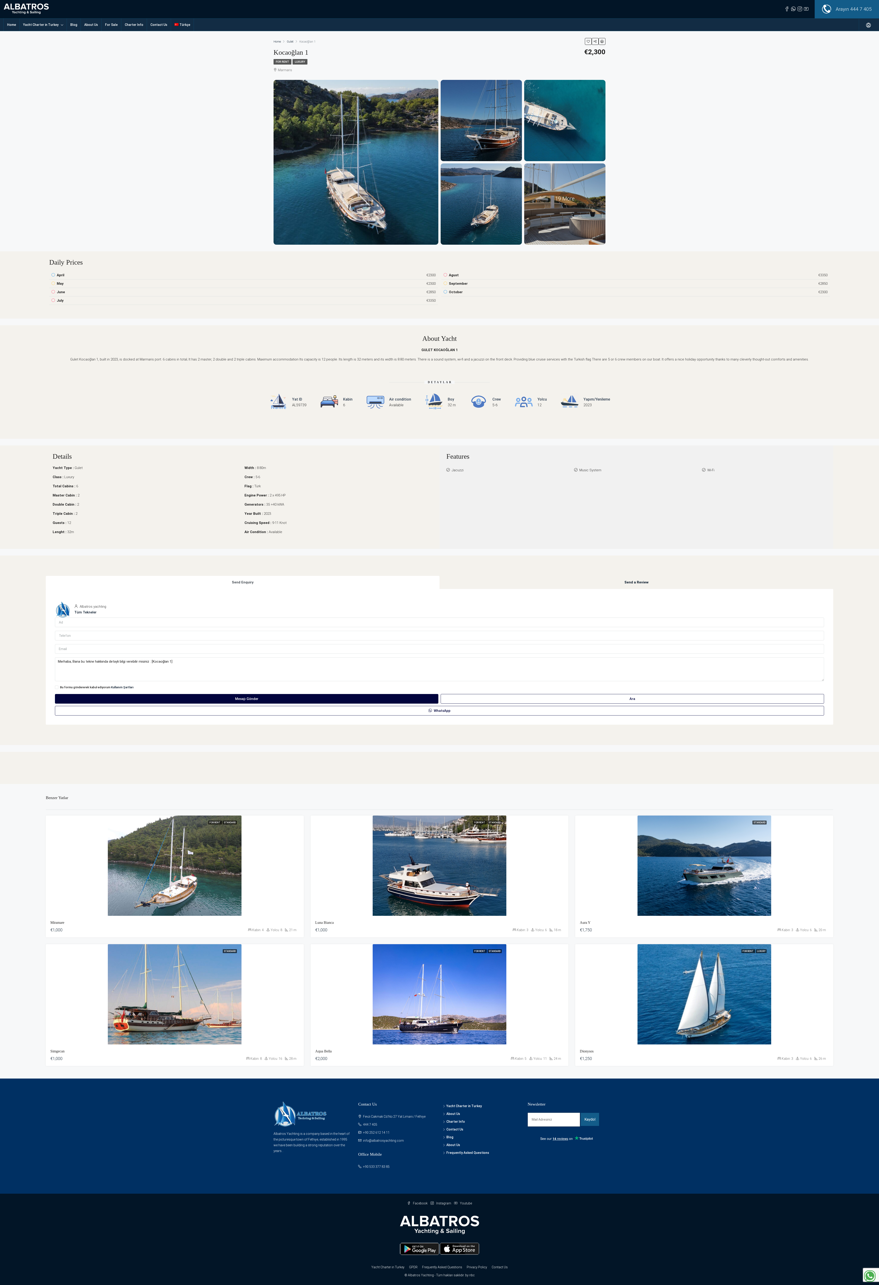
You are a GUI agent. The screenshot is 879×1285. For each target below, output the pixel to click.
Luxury (300, 61)
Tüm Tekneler (85, 612)
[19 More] (564, 204)
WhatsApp (441, 711)
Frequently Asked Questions (467, 1153)
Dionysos (587, 1051)
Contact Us (158, 25)
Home (11, 25)
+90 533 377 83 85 (376, 1166)
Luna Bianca (324, 922)
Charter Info (134, 25)
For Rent (282, 61)
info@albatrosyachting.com (383, 1140)
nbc (472, 1275)
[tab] (243, 582)
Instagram (444, 1203)
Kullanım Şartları (122, 687)
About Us (91, 25)
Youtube (465, 1203)
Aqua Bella (323, 1051)
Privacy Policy (477, 1267)
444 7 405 (861, 9)
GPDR (413, 1267)
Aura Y (585, 922)
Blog (73, 25)
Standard (230, 822)
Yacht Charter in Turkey (41, 25)
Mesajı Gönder (246, 699)
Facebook (420, 1203)
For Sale (111, 25)
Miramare (57, 922)
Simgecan (57, 1051)
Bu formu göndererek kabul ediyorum (97, 687)
